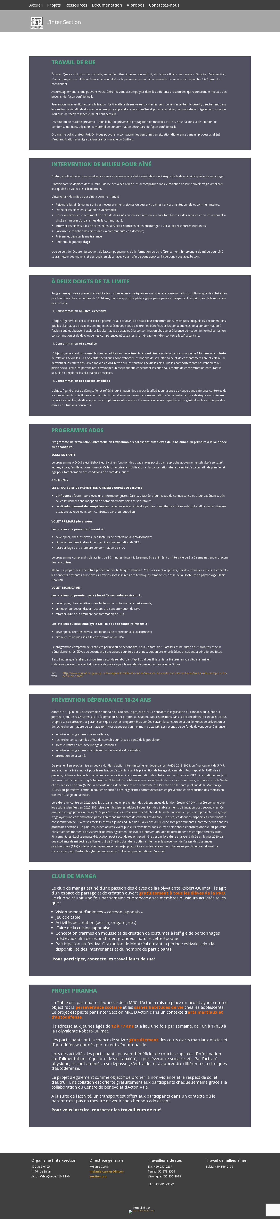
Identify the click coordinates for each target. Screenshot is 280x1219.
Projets (54, 6)
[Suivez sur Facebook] (246, 20)
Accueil (36, 6)
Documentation (107, 6)
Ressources (76, 6)
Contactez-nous (164, 6)
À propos (136, 6)
